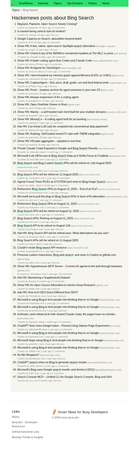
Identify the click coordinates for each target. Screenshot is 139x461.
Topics (58, 3)
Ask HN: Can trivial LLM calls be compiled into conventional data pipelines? (62, 126)
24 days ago (40, 42)
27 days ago (42, 49)
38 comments (59, 57)
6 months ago (45, 380)
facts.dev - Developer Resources (24, 424)
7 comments (66, 152)
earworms (33, 27)
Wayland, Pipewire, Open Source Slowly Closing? (47, 24)
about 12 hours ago (47, 71)
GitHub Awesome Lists (25, 431)
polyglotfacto (35, 101)
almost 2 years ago (46, 366)
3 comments (59, 27)
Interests (43, 3)
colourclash (34, 79)
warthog (32, 123)
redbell (32, 351)
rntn (31, 200)
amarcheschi (35, 310)
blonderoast (34, 358)
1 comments (63, 159)
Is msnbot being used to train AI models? (41, 31)
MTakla (32, 86)
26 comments (65, 274)
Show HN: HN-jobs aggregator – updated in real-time (49, 141)
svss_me (33, 380)
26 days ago (42, 64)
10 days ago (44, 57)
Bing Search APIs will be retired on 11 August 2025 (47, 240)
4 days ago (42, 86)
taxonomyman (36, 192)
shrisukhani (35, 274)
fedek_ (32, 185)
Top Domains (75, 3)
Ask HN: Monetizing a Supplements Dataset (43, 277)
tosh (31, 222)
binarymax (34, 207)
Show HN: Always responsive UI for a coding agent (47, 97)
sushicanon (34, 178)
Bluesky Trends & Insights (27, 437)
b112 (31, 42)
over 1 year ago (47, 159)
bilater (32, 289)
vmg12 (32, 49)
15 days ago (45, 27)
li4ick (31, 373)
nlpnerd (32, 130)
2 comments (65, 71)
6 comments (56, 64)
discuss (55, 35)
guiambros (34, 344)
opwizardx (34, 93)
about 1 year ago (47, 236)
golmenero (34, 137)
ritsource (33, 71)
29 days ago (40, 108)
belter (32, 366)
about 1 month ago (49, 152)
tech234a (34, 159)
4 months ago (44, 281)
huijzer (32, 244)
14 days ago (43, 35)
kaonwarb (33, 336)
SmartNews (26, 3)
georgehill (33, 251)
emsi (31, 108)
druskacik (33, 236)
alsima (32, 64)
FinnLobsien (35, 296)
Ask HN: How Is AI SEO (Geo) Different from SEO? (47, 292)
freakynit (33, 145)
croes (31, 214)
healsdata (34, 152)
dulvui (32, 262)
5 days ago (43, 115)
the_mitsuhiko (36, 171)
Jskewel (33, 35)
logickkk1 (33, 322)
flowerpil (33, 115)
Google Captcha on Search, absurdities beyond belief (49, 38)
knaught (34, 57)
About (105, 3)
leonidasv (33, 229)
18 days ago (47, 79)
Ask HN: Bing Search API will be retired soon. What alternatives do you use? (63, 233)
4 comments (54, 42)
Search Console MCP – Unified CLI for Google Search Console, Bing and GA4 (64, 376)
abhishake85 (35, 329)
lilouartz (32, 281)
